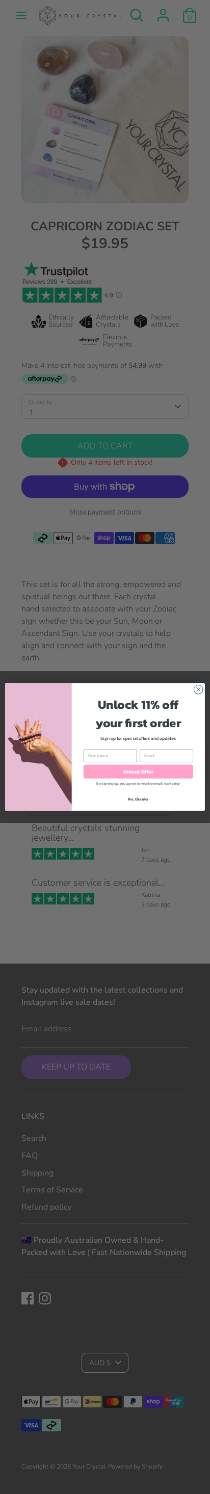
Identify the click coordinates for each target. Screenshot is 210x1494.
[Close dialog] (198, 689)
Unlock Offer (138, 772)
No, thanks (138, 799)
